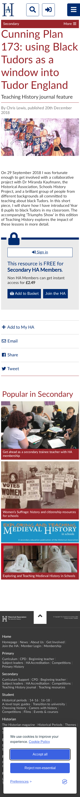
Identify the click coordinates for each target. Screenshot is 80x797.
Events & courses (46, 712)
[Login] (48, 9)
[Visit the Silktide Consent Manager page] (65, 782)
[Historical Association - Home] (14, 620)
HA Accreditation (37, 663)
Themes (70, 725)
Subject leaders (12, 663)
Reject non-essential (40, 768)
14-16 (33, 700)
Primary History (13, 666)
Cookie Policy (39, 741)
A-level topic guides (16, 704)
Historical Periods (50, 725)
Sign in (42, 252)
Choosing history (14, 708)
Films (27, 712)
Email (12, 341)
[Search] (32, 9)
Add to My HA (20, 327)
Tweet (12, 369)
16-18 (45, 700)
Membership (52, 646)
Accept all (40, 754)
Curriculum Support (15, 679)
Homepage (9, 642)
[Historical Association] (8, 10)
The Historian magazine (18, 725)
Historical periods (14, 700)
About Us (37, 642)
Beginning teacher (41, 659)
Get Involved (55, 642)
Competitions (61, 663)
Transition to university (49, 704)
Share (12, 355)
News (24, 642)
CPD (23, 659)
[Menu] (73, 9)
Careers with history (43, 708)
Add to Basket (26, 294)
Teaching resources (52, 687)
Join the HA (55, 294)
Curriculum (9, 659)
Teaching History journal (19, 687)
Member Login (31, 646)
